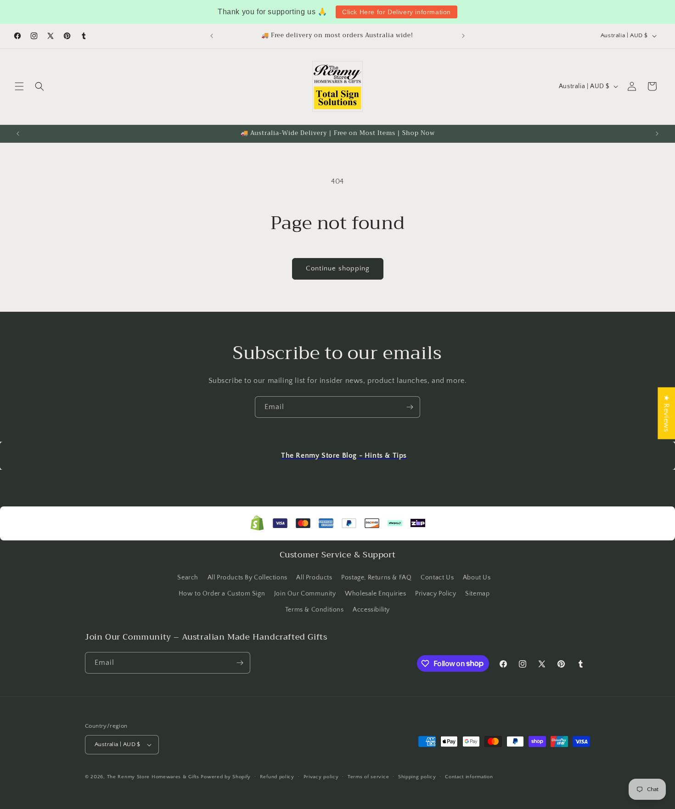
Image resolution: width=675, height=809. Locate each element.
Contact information (469, 777)
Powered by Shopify (226, 777)
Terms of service (368, 777)
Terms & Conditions (314, 609)
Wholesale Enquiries (375, 593)
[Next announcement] (463, 36)
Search (187, 577)
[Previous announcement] (212, 36)
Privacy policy (321, 777)
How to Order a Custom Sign (222, 593)
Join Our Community (305, 593)
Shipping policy (417, 777)
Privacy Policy (435, 593)
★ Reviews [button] (666, 413)
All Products (314, 577)
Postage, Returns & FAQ (376, 577)
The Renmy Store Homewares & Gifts (154, 777)
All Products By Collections (247, 577)
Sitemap (477, 593)
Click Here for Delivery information (396, 12)
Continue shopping (338, 268)
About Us (477, 577)
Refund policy (277, 777)
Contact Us (437, 577)
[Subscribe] (409, 407)
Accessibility (371, 609)
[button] (19, 86)
